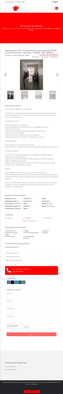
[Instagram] (57, 2)
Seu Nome (9, 293)
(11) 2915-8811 (10, 2)
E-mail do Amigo (11, 316)
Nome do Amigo (10, 308)
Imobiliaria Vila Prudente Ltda (11, 28)
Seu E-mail (9, 300)
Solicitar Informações (14, 256)
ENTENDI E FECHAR (32, 391)
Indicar (31, 334)
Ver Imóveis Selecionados (15, 260)
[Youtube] (54, 2)
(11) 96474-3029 (21, 2)
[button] (57, 74)
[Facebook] (52, 2)
